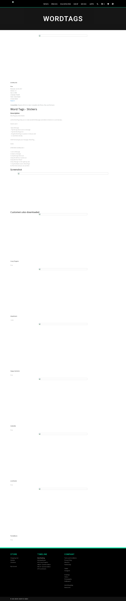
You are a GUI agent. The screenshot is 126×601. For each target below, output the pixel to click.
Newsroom (67, 587)
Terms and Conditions (70, 558)
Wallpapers (67, 581)
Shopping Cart (14, 558)
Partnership (67, 564)
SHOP (76, 4)
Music (84, 4)
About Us (66, 562)
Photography (68, 579)
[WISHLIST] (108, 4)
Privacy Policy (68, 560)
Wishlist (12, 560)
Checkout (13, 562)
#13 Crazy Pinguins (42, 562)
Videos (66, 577)
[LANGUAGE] (113, 4)
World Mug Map (68, 585)
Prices (54, 4)
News (46, 4)
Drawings (67, 575)
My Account (13, 566)
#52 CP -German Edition (44, 567)
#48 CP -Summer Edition (44, 564)
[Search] (97, 4)
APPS (91, 4)
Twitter (66, 568)
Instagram (67, 570)
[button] (13, 82)
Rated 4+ (12, 100)
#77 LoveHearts (41, 569)
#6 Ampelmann (41, 560)
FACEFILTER (65, 4)
